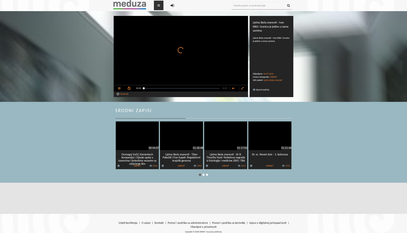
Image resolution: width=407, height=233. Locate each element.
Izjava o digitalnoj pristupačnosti (267, 223)
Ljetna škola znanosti (273, 80)
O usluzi (145, 223)
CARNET (273, 77)
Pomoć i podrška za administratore (188, 223)
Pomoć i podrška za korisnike (228, 223)
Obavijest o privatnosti (203, 227)
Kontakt (159, 223)
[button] (119, 88)
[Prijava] (172, 5)
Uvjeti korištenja (128, 223)
